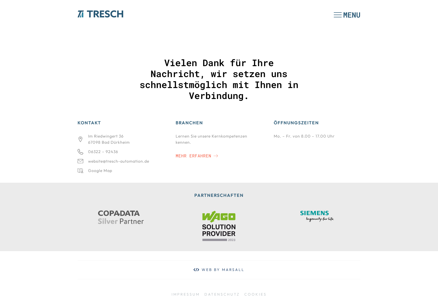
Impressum (186, 294)
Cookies (255, 294)
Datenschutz (222, 294)
